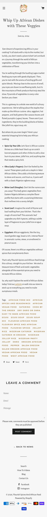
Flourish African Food (22, 321)
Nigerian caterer (21, 331)
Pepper (15, 345)
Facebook (25, 484)
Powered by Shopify (23, 498)
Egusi (5, 317)
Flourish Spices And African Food (27, 494)
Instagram (25, 488)
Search (24, 466)
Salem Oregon (31, 345)
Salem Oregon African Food (20, 349)
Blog (23, 474)
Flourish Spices (20, 328)
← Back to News (23, 447)
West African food (23, 356)
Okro (16, 342)
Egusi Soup (17, 317)
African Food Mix (19, 300)
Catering (25, 307)
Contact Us (23, 478)
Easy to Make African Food (19, 314)
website (18, 284)
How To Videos (23, 470)
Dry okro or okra (28, 310)
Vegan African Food (14, 352)
